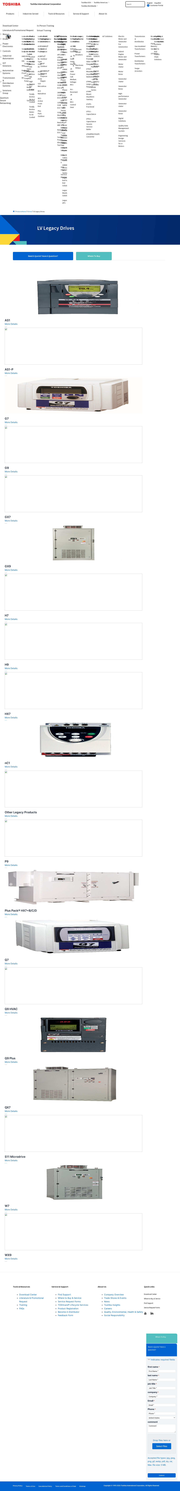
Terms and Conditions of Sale (65, 1486)
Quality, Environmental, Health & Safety (123, 1312)
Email (151, 1400)
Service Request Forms (69, 1301)
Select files (161, 1446)
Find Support (64, 1294)
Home (24, 211)
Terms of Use (30, 1486)
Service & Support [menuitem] (81, 13)
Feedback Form (65, 1315)
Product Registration (68, 1308)
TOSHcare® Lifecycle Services (73, 1305)
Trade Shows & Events (115, 1298)
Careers (108, 1308)
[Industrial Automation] (1, 57)
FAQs (21, 1308)
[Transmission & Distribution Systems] (1, 81)
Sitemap (82, 1486)
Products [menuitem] (10, 13)
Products (19, 211)
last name (153, 1375)
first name (154, 1367)
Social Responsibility (114, 1315)
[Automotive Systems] (1, 71)
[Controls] (1, 51)
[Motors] (1, 34)
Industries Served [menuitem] (30, 13)
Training (23, 1305)
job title (152, 1383)
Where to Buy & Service (69, 1298)
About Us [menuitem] (103, 13)
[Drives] (1, 39)
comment (153, 1422)
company (153, 1392)
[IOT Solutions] (1, 64)
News (107, 1301)
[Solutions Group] (1, 91)
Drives (30, 211)
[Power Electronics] (1, 45)
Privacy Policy (17, 1486)
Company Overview (114, 1294)
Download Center (28, 1294)
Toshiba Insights (112, 1305)
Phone (152, 1409)
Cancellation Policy (45, 1486)
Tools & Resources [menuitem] (56, 13)
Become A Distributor (68, 1312)
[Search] (143, 4)
